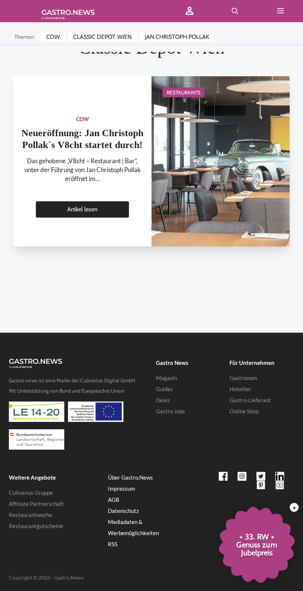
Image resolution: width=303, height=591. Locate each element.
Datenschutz (123, 510)
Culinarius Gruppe (31, 492)
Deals (163, 400)
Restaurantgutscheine (36, 526)
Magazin (166, 378)
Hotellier (240, 389)
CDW (53, 36)
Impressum (121, 488)
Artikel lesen (82, 209)
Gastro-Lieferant (250, 400)
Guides (164, 389)
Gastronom (243, 378)
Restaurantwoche (30, 514)
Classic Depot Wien (102, 36)
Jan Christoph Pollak (177, 36)
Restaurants (183, 92)
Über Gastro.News (130, 477)
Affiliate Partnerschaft (36, 503)
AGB (113, 499)
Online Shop (244, 411)
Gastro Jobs (170, 411)
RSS (113, 544)
